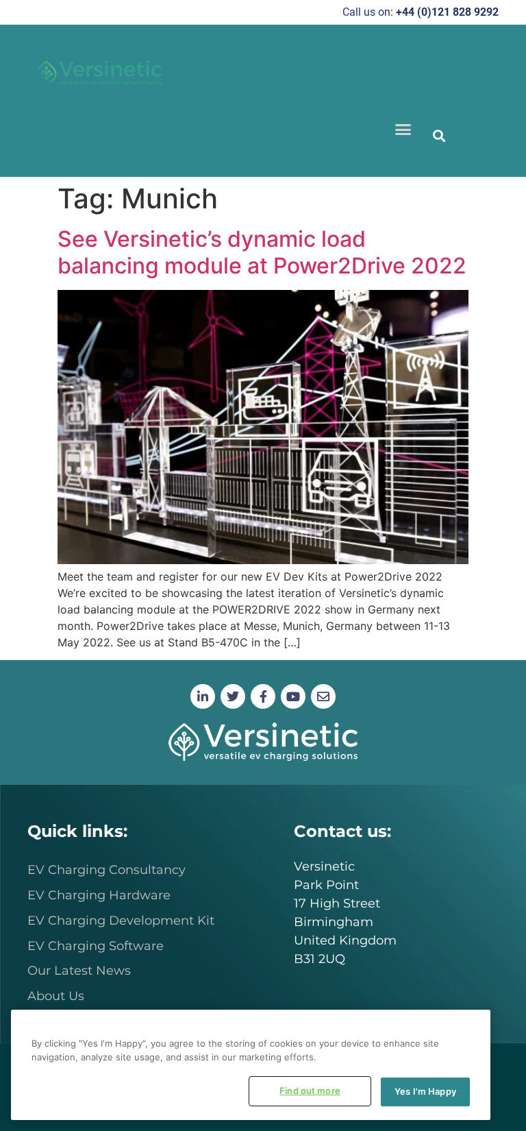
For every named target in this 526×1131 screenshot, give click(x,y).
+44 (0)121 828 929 (444, 12)
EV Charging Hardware (99, 895)
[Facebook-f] (263, 696)
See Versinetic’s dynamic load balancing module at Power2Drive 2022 (262, 252)
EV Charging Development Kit (120, 920)
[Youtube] (293, 696)
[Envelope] (323, 696)
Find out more (309, 1090)
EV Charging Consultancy (106, 869)
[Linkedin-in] (202, 696)
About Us (55, 996)
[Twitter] (233, 696)
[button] (403, 130)
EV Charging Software (95, 945)
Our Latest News (79, 970)
